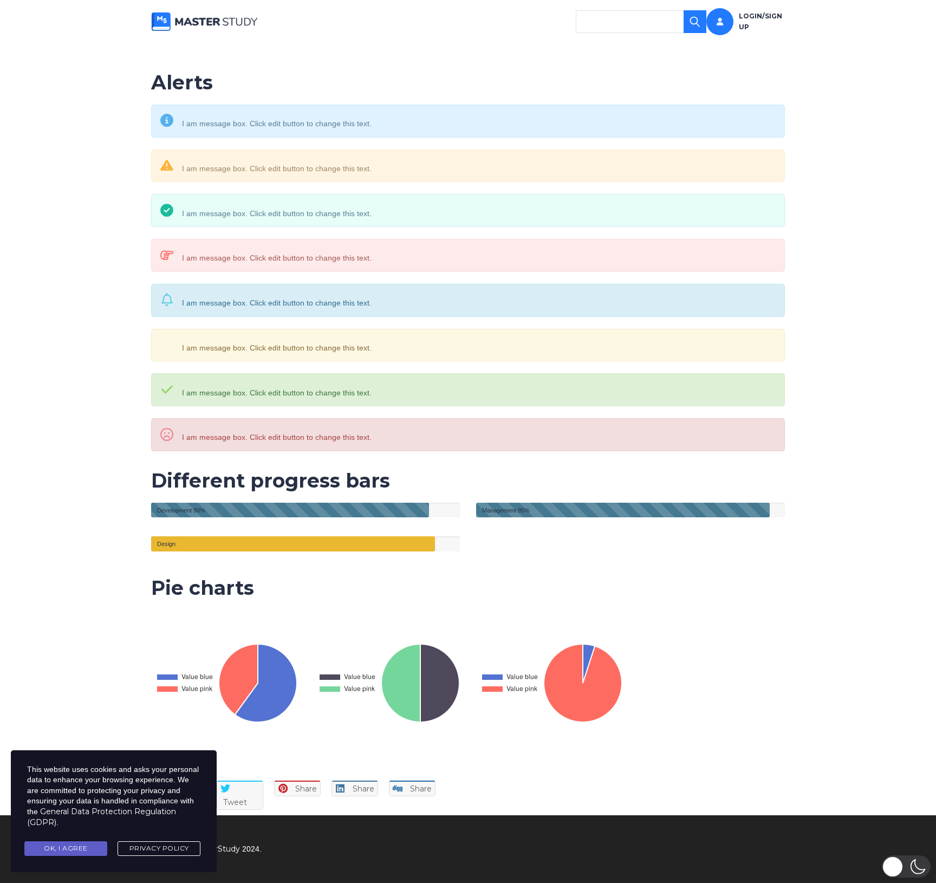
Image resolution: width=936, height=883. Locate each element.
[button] (906, 866)
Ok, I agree (66, 848)
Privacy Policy (159, 848)
